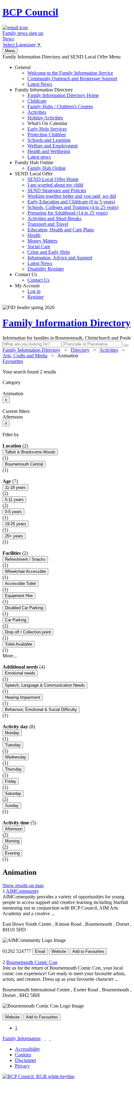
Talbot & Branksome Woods (30, 452)
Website (58, 951)
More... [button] (9, 655)
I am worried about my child (55, 185)
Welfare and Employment (52, 145)
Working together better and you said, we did (71, 196)
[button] (67, 372)
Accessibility (27, 1049)
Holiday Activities (45, 117)
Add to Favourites (88, 951)
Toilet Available (18, 644)
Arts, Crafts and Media (24, 355)
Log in (34, 291)
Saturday (13, 793)
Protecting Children (46, 134)
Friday (10, 781)
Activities (36, 112)
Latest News (39, 84)
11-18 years (15, 487)
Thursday (13, 769)
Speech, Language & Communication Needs (45, 685)
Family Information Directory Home (63, 95)
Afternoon (13, 829)
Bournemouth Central (24, 464)
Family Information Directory (57, 123)
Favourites (12, 361)
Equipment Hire (19, 595)
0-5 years (13, 511)
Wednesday (15, 757)
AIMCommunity (22, 891)
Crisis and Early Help (48, 252)
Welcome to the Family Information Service (70, 73)
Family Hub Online (40, 165)
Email (40, 951)
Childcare (36, 101)
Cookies (23, 1054)
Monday (12, 732)
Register (35, 296)
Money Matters (42, 240)
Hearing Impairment (22, 697)
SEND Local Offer (66, 221)
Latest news (39, 157)
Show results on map (23, 885)
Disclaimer (25, 1060)
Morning (12, 841)
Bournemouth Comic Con (31, 962)
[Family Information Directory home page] (38, 1076)
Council (30, 12)
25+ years (14, 536)
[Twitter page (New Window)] (44, 1038)
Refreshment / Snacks (25, 559)
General (66, 76)
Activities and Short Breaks (54, 218)
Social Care (38, 246)
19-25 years (15, 523)
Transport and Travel (47, 224)
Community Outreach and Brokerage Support (72, 78)
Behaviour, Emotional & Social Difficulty (41, 709)
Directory (80, 350)
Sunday (12, 805)
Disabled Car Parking (24, 607)
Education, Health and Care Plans (60, 229)
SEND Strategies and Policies (56, 190)
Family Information (21, 1038)
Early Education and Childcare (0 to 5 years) (71, 201)
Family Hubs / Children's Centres (60, 106)
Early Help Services (47, 129)
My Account (29, 291)
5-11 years (14, 499)
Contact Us (32, 277)
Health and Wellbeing (48, 151)
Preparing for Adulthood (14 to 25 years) (67, 213)
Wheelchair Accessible (25, 571)
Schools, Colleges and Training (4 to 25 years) (72, 207)
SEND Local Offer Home (53, 179)
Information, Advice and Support (59, 257)
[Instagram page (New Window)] (49, 1038)
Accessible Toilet (20, 583)
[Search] (125, 345)
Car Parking (15, 620)
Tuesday (13, 745)
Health (34, 235)
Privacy (22, 1065)
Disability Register (45, 268)
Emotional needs (20, 673)
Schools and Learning (48, 140)
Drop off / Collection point (28, 632)
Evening (12, 853)
